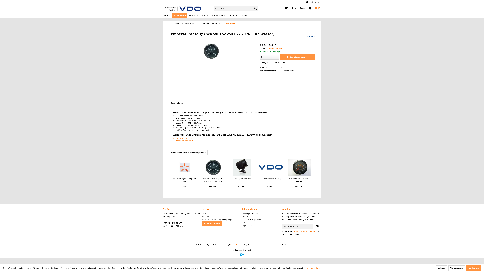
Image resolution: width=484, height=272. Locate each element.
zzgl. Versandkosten (275, 48)
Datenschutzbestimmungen (304, 231)
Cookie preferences (250, 213)
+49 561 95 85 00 (172, 222)
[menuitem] (236, 8)
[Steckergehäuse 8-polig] (270, 167)
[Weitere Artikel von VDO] (310, 36)
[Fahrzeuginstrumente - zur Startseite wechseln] (183, 9)
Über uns (246, 216)
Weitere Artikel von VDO (185, 140)
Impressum (247, 225)
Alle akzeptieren (457, 268)
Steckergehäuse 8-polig (271, 178)
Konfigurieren (474, 268)
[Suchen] (255, 8)
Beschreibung (177, 103)
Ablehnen (442, 268)
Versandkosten (235, 245)
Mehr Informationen (312, 268)
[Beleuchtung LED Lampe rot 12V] (184, 167)
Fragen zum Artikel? (183, 138)
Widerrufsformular (212, 223)
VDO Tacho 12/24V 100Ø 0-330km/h (299, 179)
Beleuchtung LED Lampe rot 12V (184, 179)
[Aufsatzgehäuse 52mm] (242, 167)
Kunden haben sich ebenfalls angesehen (188, 152)
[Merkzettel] (286, 8)
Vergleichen (267, 62)
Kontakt (205, 216)
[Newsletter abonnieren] (317, 226)
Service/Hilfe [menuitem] (314, 2)
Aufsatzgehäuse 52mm (242, 178)
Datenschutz (247, 222)
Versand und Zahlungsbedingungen (217, 219)
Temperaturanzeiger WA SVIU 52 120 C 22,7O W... (213, 179)
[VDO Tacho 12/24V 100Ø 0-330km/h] (299, 167)
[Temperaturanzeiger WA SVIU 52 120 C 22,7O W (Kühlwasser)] (213, 167)
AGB (204, 213)
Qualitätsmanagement (251, 219)
